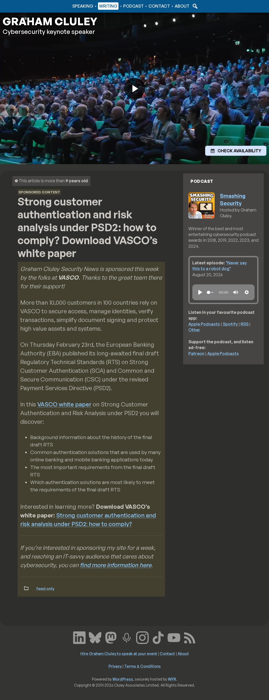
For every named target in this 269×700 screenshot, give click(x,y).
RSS (245, 324)
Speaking (82, 6)
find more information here (115, 564)
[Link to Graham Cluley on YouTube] (174, 637)
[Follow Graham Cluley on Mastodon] (111, 637)
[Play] (200, 292)
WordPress (122, 679)
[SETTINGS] (246, 292)
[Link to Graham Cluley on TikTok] (158, 637)
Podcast (133, 6)
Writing (108, 6)
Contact (159, 6)
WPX (172, 679)
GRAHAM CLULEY (50, 21)
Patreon (196, 353)
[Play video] (134, 88)
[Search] (194, 6)
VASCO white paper (64, 404)
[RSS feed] (189, 637)
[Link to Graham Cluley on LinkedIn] (79, 637)
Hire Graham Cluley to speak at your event (118, 653)
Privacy (115, 666)
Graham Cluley (23, 6)
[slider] (210, 292)
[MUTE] (235, 292)
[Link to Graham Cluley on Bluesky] (95, 637)
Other (194, 330)
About (182, 6)
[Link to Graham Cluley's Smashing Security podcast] (126, 637)
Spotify (230, 324)
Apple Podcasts (204, 324)
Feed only (45, 588)
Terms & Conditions (142, 666)
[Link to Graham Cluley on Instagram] (142, 637)
